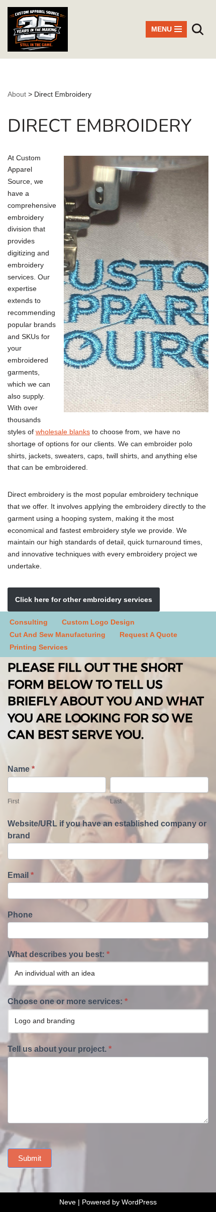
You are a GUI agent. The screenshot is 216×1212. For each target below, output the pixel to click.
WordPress (139, 1202)
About (17, 94)
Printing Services (39, 647)
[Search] (197, 29)
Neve (67, 1202)
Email (21, 875)
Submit (29, 1158)
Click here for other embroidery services (83, 599)
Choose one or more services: (68, 1001)
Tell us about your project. (60, 1049)
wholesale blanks (63, 432)
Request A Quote (148, 635)
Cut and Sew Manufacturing (57, 635)
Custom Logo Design (98, 622)
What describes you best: (59, 954)
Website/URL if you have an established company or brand (107, 829)
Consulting (29, 622)
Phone (20, 915)
